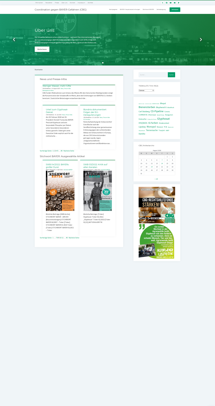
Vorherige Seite (46, 151)
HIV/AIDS (143, 122)
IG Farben (153, 122)
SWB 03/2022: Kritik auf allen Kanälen (95, 165)
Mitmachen (39, 2)
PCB (165, 127)
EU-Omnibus (86, 119)
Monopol (151, 126)
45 (67, 238)
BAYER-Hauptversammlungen (130, 9)
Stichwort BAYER (148, 9)
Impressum (81, 2)
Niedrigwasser (46, 90)
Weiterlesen (42, 52)
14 (162, 163)
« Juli (156, 179)
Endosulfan (143, 119)
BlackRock (170, 107)
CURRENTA (143, 115)
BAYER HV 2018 (148, 103)
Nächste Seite (68, 151)
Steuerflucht (142, 130)
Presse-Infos (67, 88)
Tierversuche (152, 130)
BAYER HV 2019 (155, 103)
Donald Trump (160, 115)
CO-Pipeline (157, 111)
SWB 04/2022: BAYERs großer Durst (57, 165)
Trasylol (162, 130)
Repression (171, 127)
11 (62, 238)
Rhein (52, 90)
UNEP (167, 130)
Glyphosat (163, 118)
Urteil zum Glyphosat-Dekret (57, 111)
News (62, 88)
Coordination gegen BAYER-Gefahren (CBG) (61, 9)
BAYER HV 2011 (141, 103)
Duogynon (169, 115)
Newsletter (48, 2)
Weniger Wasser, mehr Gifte (57, 86)
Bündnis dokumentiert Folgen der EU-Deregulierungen (94, 112)
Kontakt (72, 2)
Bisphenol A (161, 107)
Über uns (64, 2)
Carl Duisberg (144, 111)
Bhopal (163, 103)
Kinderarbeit (164, 123)
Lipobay (142, 126)
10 (60, 238)
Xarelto (142, 133)
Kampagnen (113, 9)
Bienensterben (147, 107)
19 (152, 167)
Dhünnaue (152, 115)
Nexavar (160, 127)
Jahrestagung (161, 9)
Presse (57, 2)
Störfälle (90, 2)
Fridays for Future (151, 119)
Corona (167, 111)
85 (62, 151)
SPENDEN (175, 9)
